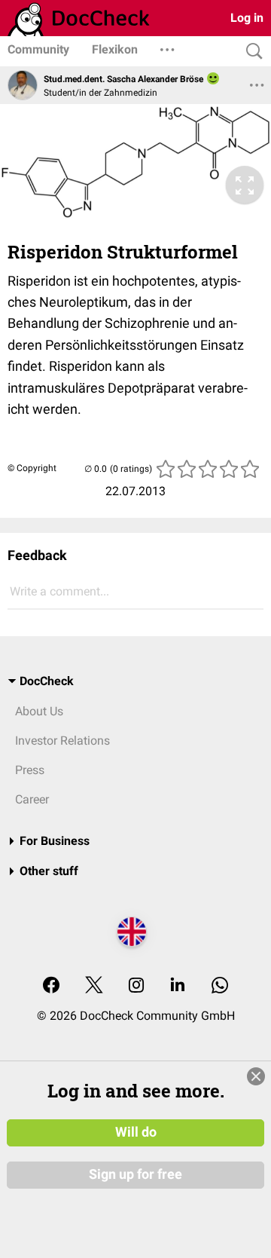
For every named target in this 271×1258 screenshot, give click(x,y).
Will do (136, 1132)
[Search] (250, 51)
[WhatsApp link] (220, 986)
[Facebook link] (51, 986)
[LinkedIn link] (177, 986)
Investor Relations (62, 740)
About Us (39, 711)
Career (32, 799)
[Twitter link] (94, 986)
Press (29, 770)
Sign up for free (135, 1174)
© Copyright (32, 468)
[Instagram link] (136, 986)
